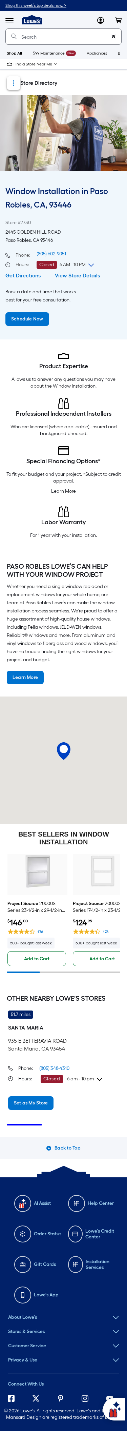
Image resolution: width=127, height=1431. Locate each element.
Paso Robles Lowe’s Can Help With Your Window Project (57, 570)
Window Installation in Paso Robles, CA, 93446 (56, 198)
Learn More (63, 491)
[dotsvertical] (13, 83)
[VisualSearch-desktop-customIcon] (113, 36)
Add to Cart (36, 959)
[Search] (14, 36)
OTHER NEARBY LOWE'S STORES (56, 998)
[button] (118, 20)
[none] (63, 1317)
